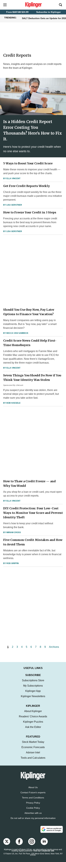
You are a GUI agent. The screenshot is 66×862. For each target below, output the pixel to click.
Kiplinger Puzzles (33, 721)
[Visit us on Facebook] (19, 841)
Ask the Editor (33, 727)
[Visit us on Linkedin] (44, 841)
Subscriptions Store (33, 680)
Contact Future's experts (33, 792)
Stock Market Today (33, 742)
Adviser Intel (33, 752)
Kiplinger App (33, 691)
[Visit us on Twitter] (6, 841)
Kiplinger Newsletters (33, 696)
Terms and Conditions (33, 797)
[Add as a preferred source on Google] (51, 829)
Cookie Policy (33, 808)
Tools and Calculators (33, 757)
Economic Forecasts (33, 747)
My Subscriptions (33, 685)
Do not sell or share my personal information (33, 818)
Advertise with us (33, 813)
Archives (54, 647)
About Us (33, 787)
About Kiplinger (33, 711)
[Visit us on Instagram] (31, 841)
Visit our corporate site (43, 851)
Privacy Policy (33, 802)
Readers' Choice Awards (33, 716)
